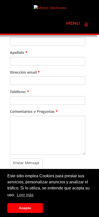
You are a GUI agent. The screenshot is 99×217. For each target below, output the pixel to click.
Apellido (18, 52)
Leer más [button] (25, 195)
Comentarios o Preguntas (34, 111)
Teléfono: (19, 91)
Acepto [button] (25, 208)
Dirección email (25, 72)
